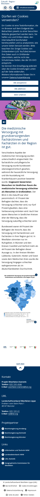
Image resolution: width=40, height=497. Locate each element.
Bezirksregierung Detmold (15, 433)
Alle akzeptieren (20, 83)
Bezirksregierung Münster (15, 437)
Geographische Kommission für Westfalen (17, 464)
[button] (20, 299)
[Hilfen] (5, 7)
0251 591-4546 (15, 384)
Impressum (32, 490)
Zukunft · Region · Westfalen (8, 2)
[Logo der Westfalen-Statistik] (37, 2)
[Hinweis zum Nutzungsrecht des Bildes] (35, 274)
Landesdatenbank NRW (14, 454)
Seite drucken (14, 495)
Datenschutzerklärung (19, 77)
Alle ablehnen (20, 89)
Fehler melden (28, 495)
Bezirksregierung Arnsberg (15, 428)
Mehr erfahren (20, 95)
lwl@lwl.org (13, 414)
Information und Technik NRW (17, 450)
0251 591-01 (14, 411)
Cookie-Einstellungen (29, 486)
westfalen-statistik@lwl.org (19, 387)
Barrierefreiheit (11, 486)
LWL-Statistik (10, 459)
